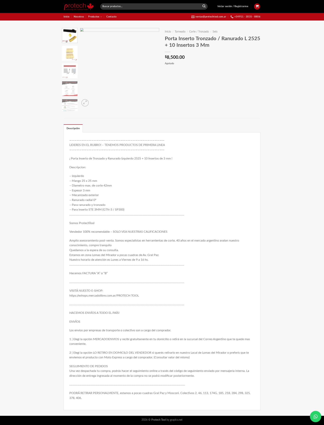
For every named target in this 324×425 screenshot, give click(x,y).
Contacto (111, 17)
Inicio (67, 17)
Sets (215, 31)
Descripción (73, 128)
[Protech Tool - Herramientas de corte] (79, 6)
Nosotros (79, 17)
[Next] (153, 67)
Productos (93, 17)
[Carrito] (257, 6)
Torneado (180, 31)
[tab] (73, 128)
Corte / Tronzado (199, 31)
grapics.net (176, 419)
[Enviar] (204, 6)
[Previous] (86, 67)
